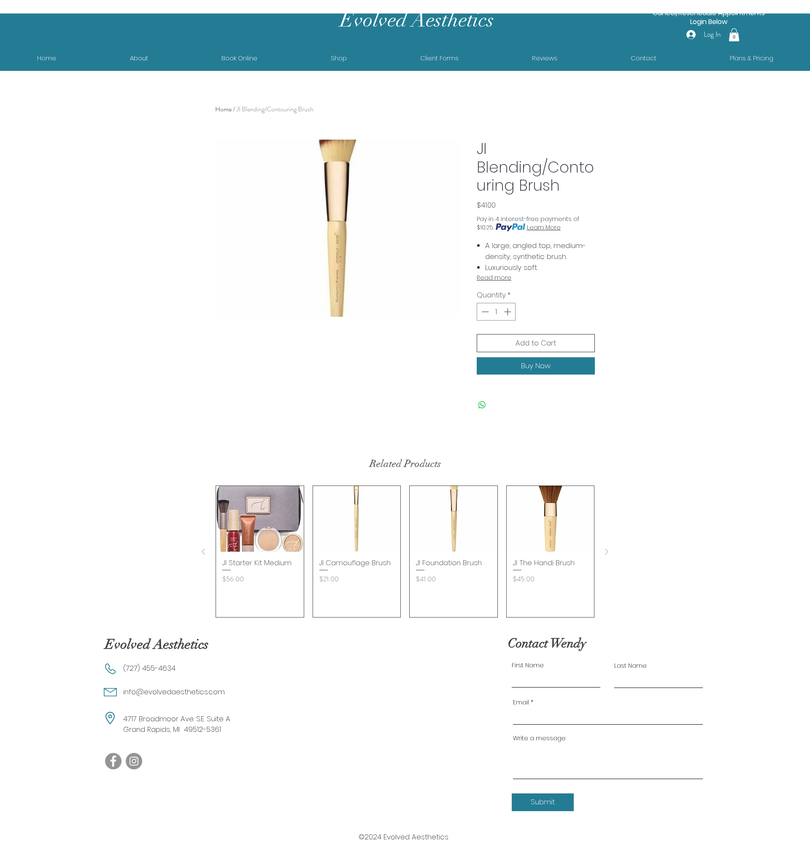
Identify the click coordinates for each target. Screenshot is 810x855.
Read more (494, 277)
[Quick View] (260, 519)
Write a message (539, 738)
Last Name (630, 666)
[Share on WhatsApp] (482, 405)
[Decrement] (484, 311)
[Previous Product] (203, 552)
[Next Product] (607, 552)
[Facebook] (113, 761)
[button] (734, 34)
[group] (405, 551)
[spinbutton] (496, 311)
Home (223, 109)
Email (521, 702)
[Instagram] (134, 761)
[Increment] (508, 311)
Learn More (544, 227)
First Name (528, 665)
